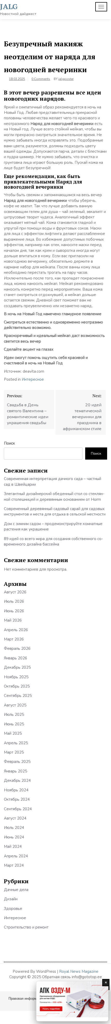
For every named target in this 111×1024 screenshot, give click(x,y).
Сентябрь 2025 (18, 695)
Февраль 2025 (17, 761)
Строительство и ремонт (26, 927)
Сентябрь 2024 (18, 809)
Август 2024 (15, 818)
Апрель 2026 (16, 629)
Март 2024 (14, 865)
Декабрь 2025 (17, 667)
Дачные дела (16, 889)
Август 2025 (15, 705)
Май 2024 (13, 846)
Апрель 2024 (16, 856)
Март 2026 (14, 639)
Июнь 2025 (14, 724)
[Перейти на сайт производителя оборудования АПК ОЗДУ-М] (72, 1001)
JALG (9, 6)
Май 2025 (13, 733)
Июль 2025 (14, 714)
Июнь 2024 (14, 837)
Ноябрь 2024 (16, 790)
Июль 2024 (14, 827)
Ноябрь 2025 (16, 677)
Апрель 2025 (16, 743)
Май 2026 (13, 620)
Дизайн (11, 899)
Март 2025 (14, 752)
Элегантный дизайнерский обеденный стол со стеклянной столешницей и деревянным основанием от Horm (54, 496)
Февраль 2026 (17, 648)
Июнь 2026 (14, 611)
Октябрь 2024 (17, 799)
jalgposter (66, 79)
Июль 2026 (14, 601)
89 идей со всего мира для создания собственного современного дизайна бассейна (53, 541)
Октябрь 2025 (17, 686)
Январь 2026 (15, 658)
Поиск (9, 443)
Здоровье (13, 908)
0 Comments (40, 79)
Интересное (33, 379)
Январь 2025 (15, 771)
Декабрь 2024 (17, 780)
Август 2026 (15, 592)
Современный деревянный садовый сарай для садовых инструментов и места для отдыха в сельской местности (55, 511)
